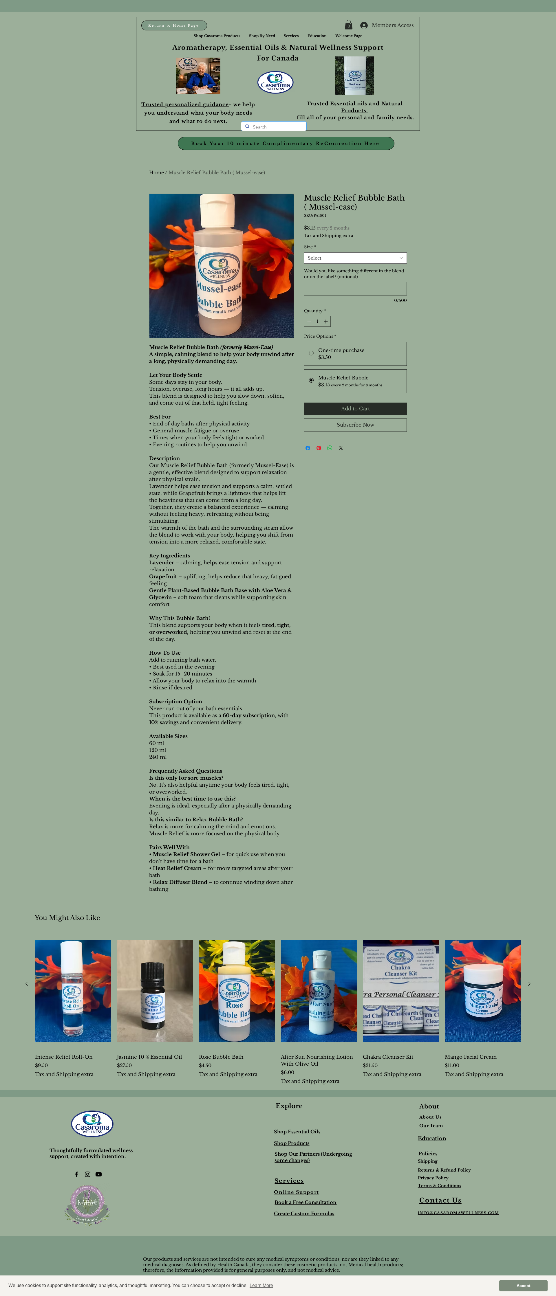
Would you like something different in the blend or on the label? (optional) (354, 273)
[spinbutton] (317, 321)
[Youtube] (98, 1174)
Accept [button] (524, 1285)
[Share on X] (340, 448)
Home (156, 172)
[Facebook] (76, 1174)
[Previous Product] (26, 983)
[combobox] (355, 258)
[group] (278, 1009)
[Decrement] (308, 321)
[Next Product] (529, 983)
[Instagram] (87, 1174)
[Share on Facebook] (307, 448)
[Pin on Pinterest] (318, 448)
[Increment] (326, 321)
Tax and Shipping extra (328, 235)
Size (310, 246)
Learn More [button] (261, 1285)
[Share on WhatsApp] (329, 448)
